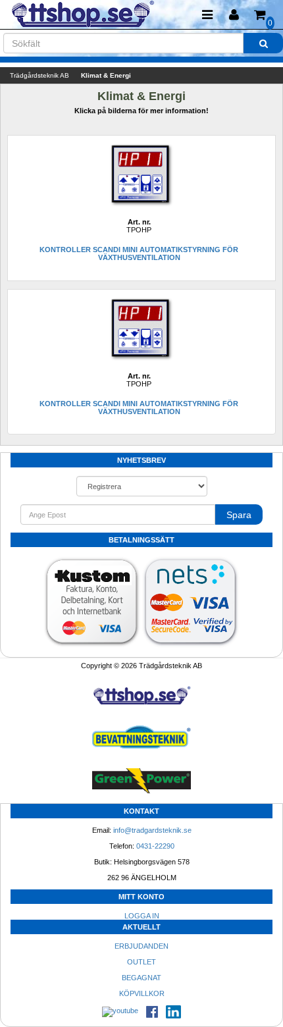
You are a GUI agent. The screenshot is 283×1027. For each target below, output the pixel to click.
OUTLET (141, 962)
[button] (233, 15)
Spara (238, 515)
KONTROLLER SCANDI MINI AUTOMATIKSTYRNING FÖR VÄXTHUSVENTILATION (138, 253)
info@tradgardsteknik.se (152, 830)
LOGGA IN (141, 916)
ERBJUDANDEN (141, 946)
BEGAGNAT (141, 978)
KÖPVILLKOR (142, 993)
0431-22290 (155, 846)
